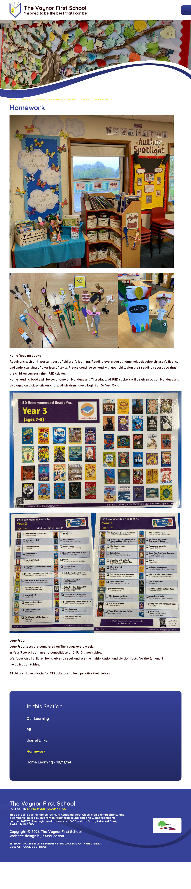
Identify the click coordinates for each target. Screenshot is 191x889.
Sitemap (15, 843)
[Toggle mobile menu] (186, 10)
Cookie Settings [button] (35, 846)
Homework (102, 99)
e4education (53, 836)
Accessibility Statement (41, 843)
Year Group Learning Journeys (55, 99)
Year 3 (85, 99)
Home (13, 99)
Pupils (26, 99)
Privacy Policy (71, 843)
